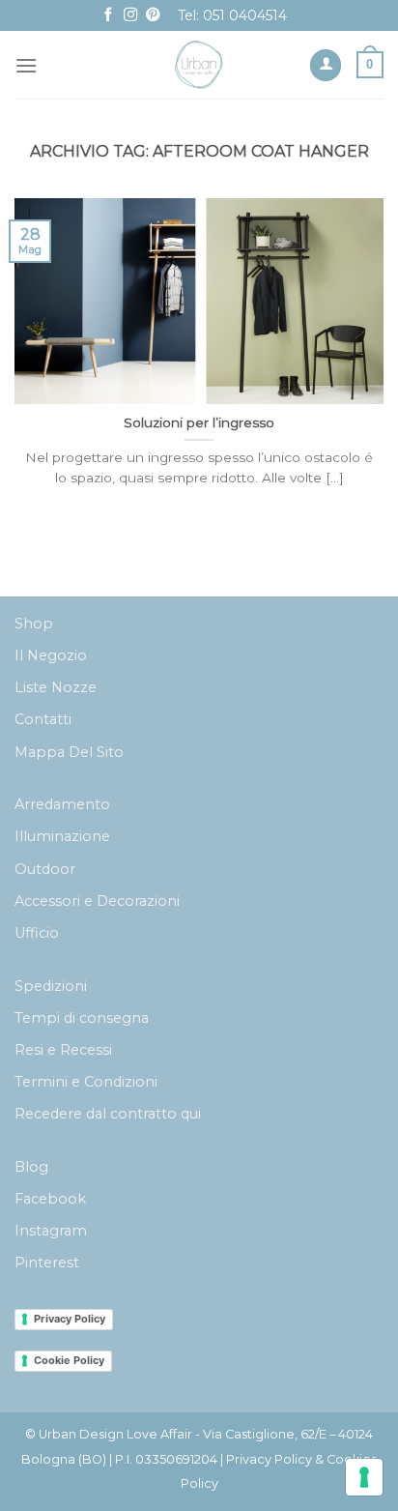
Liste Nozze (55, 687)
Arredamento (62, 804)
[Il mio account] (325, 65)
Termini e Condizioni (85, 1081)
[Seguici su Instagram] (130, 15)
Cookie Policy (69, 1360)
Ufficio (36, 933)
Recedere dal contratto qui (107, 1113)
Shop (33, 623)
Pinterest (46, 1262)
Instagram (50, 1230)
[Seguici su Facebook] (108, 15)
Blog (31, 1167)
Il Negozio (50, 655)
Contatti (42, 719)
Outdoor (44, 869)
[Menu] (26, 65)
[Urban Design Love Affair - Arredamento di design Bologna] (199, 65)
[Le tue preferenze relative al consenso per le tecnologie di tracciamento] (364, 1477)
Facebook (50, 1198)
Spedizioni (50, 986)
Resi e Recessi (63, 1050)
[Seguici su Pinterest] (152, 15)
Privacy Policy (69, 1318)
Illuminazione (62, 836)
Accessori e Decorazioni (97, 901)
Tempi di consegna (81, 1018)
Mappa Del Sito (69, 752)
